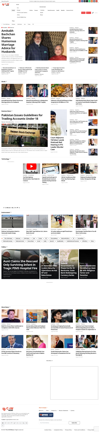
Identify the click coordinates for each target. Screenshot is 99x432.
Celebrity (72, 110)
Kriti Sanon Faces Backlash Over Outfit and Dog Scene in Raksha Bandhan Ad (35, 353)
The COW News (6, 24)
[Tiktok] (14, 423)
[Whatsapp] (89, 1)
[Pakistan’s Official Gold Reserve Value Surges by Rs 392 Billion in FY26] (93, 50)
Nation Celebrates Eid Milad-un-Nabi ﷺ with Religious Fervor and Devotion (88, 270)
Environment (4, 229)
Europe (52, 349)
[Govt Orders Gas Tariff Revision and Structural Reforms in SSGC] (93, 122)
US (73, 238)
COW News (19, 24)
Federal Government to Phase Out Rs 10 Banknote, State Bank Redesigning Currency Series (68, 269)
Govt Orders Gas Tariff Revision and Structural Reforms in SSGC (78, 122)
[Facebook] (3, 207)
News (76, 119)
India (45, 241)
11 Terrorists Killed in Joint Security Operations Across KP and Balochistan (49, 270)
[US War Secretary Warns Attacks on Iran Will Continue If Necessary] (12, 341)
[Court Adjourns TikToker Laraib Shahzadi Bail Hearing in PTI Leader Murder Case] (59, 122)
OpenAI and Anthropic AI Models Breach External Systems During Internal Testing (49, 179)
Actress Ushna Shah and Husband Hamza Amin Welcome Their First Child (35, 327)
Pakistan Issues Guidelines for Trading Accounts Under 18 (22, 117)
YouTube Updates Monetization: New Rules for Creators (31, 179)
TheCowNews (54, 238)
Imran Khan (31, 241)
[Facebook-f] (82, 1)
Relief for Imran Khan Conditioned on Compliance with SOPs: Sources (12, 327)
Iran (25, 24)
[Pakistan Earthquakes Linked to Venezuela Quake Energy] (12, 221)
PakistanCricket (20, 241)
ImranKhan (80, 238)
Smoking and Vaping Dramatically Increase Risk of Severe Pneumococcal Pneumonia (62, 327)
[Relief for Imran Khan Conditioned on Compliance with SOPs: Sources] (12, 316)
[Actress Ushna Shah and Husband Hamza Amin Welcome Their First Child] (37, 316)
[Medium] (16, 207)
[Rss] (19, 207)
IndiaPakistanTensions (73, 241)
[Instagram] (85, 1)
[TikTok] (14, 207)
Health (57, 324)
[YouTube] (7, 207)
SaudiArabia (60, 241)
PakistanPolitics (65, 238)
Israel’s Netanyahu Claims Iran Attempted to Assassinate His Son (60, 352)
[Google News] (9, 207)
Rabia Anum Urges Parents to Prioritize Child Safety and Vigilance (78, 112)
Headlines (5, 27)
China (92, 241)
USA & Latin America (11, 349)
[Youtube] (80, 1)
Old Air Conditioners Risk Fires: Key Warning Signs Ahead (68, 179)
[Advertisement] (11, 184)
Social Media (31, 175)
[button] (88, 13)
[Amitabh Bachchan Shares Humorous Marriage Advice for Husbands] (46, 45)
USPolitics (84, 241)
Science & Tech (50, 175)
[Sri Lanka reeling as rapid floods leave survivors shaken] (62, 221)
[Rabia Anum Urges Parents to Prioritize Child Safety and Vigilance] (93, 112)
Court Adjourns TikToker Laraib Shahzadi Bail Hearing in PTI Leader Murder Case (57, 143)
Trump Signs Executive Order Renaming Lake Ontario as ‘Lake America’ (57, 69)
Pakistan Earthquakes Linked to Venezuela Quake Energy (10, 232)
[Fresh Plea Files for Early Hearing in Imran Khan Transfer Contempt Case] (93, 132)
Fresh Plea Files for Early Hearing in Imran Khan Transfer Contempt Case (78, 132)
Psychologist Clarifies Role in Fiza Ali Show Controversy (86, 232)
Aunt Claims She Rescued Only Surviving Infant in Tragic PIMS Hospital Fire (20, 264)
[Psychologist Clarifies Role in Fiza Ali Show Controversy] (87, 221)
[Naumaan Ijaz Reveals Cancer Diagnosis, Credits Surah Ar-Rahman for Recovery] (93, 152)
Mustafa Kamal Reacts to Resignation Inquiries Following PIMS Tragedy (8, 69)
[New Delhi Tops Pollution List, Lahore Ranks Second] (37, 221)
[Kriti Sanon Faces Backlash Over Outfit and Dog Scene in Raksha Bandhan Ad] (37, 341)
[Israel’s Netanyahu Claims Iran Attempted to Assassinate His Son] (62, 341)
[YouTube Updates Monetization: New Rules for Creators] (31, 168)
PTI (33, 24)
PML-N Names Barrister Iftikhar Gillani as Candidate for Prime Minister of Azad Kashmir (78, 142)
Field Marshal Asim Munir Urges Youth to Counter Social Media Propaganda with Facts (42, 70)
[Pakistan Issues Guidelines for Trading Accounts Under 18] (24, 135)
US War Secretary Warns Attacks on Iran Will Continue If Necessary (11, 352)
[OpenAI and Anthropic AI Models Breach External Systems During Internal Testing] (50, 168)
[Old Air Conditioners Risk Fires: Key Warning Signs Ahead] (69, 168)
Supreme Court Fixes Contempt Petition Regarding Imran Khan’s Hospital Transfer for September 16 (86, 327)
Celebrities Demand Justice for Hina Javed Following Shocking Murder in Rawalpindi (86, 353)
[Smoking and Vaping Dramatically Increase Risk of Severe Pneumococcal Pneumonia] (62, 316)
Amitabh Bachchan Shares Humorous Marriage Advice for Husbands (8, 41)
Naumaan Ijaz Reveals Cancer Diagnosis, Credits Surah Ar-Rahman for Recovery (78, 152)
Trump (29, 24)
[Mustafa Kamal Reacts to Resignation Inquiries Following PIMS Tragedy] (93, 40)
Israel (38, 241)
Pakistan (13, 24)
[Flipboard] (17, 207)
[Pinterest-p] (11, 423)
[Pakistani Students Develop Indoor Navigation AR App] (89, 168)
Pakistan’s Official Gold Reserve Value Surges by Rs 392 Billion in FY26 (25, 69)
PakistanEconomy (10, 122)
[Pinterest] (12, 207)
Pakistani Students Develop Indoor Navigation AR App (88, 178)
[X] (5, 207)
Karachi (52, 241)
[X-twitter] (87, 1)
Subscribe (74, 423)
